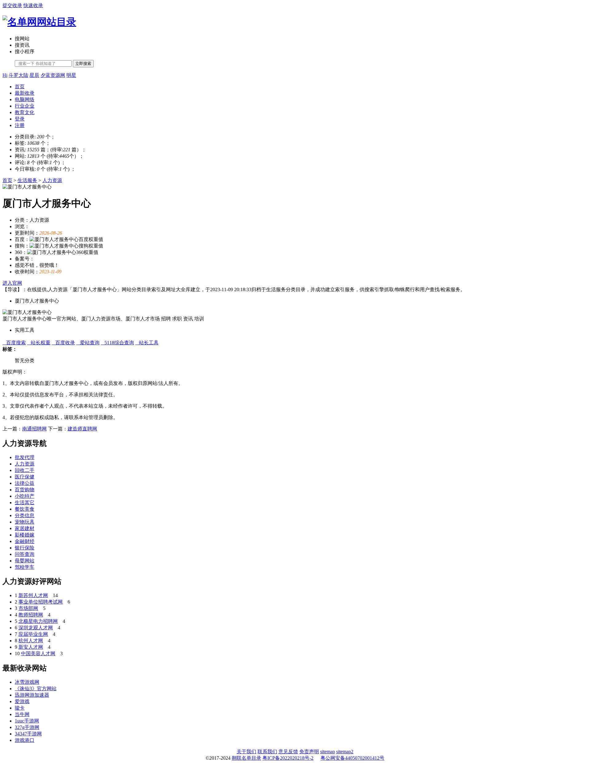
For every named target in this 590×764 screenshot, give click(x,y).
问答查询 (24, 554)
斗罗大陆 (18, 75)
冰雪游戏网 (27, 682)
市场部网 (28, 608)
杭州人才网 (30, 640)
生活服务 (27, 180)
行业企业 (24, 106)
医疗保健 (24, 476)
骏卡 (20, 708)
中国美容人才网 (38, 653)
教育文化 (24, 112)
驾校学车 (24, 567)
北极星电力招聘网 (38, 621)
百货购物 (24, 489)
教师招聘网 (30, 614)
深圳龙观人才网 (35, 627)
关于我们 (246, 751)
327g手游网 (27, 727)
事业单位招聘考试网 (40, 601)
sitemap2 (344, 751)
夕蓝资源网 (53, 75)
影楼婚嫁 (24, 534)
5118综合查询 (117, 342)
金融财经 (24, 541)
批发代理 (24, 457)
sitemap (327, 751)
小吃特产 (24, 496)
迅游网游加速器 (32, 695)
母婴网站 (24, 560)
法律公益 (24, 483)
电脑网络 (24, 99)
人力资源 (52, 180)
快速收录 (33, 5)
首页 (20, 86)
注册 (20, 125)
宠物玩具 (24, 522)
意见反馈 (288, 751)
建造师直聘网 (82, 428)
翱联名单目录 (246, 758)
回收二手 (24, 470)
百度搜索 (14, 342)
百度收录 (63, 342)
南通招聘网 (34, 428)
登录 (20, 118)
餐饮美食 (24, 509)
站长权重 (38, 342)
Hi (4, 75)
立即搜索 (83, 63)
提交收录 (12, 5)
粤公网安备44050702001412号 (352, 758)
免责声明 (309, 751)
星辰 (34, 75)
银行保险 (24, 547)
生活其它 (24, 502)
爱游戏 (22, 701)
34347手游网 (28, 733)
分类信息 (24, 515)
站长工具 (147, 342)
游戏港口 (24, 740)
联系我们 (267, 751)
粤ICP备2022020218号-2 (287, 758)
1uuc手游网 (27, 720)
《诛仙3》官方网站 (36, 688)
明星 (71, 75)
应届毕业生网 (33, 634)
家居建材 (24, 528)
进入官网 (12, 283)
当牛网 (22, 714)
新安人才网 (30, 647)
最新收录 (24, 93)
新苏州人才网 (33, 595)
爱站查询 (88, 342)
